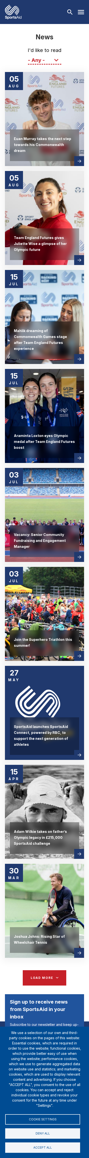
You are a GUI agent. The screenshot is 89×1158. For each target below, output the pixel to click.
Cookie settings (43, 1119)
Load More (42, 978)
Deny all (43, 1133)
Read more (79, 161)
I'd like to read (44, 50)
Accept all (42, 1147)
